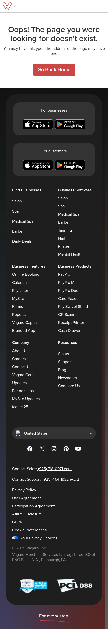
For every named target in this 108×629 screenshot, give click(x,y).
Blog (62, 370)
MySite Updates (26, 399)
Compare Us (69, 386)
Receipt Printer (71, 323)
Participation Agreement (33, 506)
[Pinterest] (66, 449)
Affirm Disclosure (27, 514)
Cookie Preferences (29, 530)
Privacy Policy (24, 490)
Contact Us (21, 367)
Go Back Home (54, 70)
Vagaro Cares (23, 375)
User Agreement (26, 498)
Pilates (64, 246)
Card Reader (69, 299)
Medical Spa (22, 221)
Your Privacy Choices (38, 538)
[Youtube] (78, 449)
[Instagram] (54, 449)
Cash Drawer (69, 331)
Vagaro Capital (25, 323)
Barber (18, 231)
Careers (19, 359)
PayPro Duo (68, 291)
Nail (61, 238)
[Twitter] (42, 449)
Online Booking (25, 274)
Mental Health (70, 254)
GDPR (17, 522)
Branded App (23, 331)
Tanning (65, 230)
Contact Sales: (42, 468)
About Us (20, 351)
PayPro (64, 274)
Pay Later (20, 291)
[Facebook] (30, 449)
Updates (19, 383)
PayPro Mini (68, 283)
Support (65, 362)
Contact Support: (45, 479)
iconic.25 (20, 407)
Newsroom (67, 378)
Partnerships (23, 391)
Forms (17, 307)
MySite (18, 299)
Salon (17, 201)
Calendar (20, 283)
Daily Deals (22, 241)
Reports (19, 315)
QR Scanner (68, 315)
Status (63, 354)
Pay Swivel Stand (73, 307)
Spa (15, 211)
